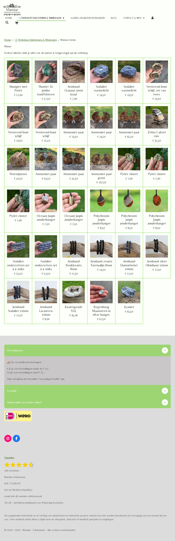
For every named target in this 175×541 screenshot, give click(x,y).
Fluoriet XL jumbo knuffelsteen (46, 90)
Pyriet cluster (129, 174)
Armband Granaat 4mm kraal (73, 90)
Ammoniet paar (73, 132)
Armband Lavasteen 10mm (46, 310)
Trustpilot (9, 457)
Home (7, 40)
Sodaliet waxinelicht (101, 88)
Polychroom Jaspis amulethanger (101, 219)
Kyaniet (129, 307)
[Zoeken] (7, 23)
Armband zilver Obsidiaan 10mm (157, 263)
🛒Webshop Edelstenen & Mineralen (36, 40)
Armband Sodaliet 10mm (18, 308)
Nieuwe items (68, 40)
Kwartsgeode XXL (73, 308)
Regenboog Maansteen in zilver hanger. (101, 310)
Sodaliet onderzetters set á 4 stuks (18, 265)
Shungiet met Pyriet (18, 88)
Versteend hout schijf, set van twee (156, 90)
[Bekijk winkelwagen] (16, 23)
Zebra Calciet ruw (157, 134)
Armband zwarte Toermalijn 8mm (101, 263)
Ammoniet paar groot (101, 175)
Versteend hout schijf (18, 134)
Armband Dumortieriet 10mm (129, 265)
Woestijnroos (18, 174)
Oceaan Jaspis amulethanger (46, 217)
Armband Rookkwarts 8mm (74, 265)
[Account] (152, 18)
